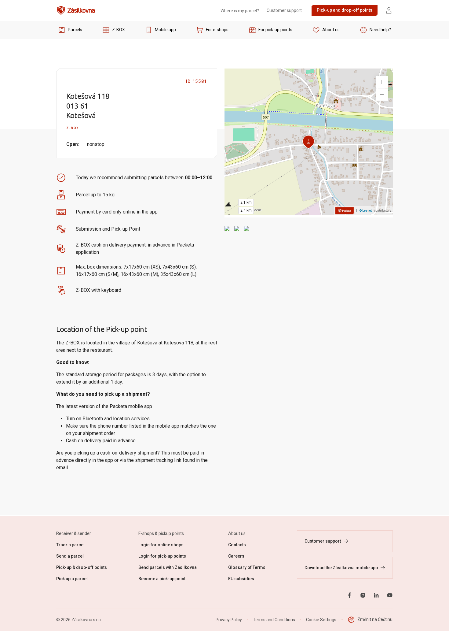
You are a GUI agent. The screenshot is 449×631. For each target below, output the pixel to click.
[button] (162, 283)
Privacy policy (283, 283)
